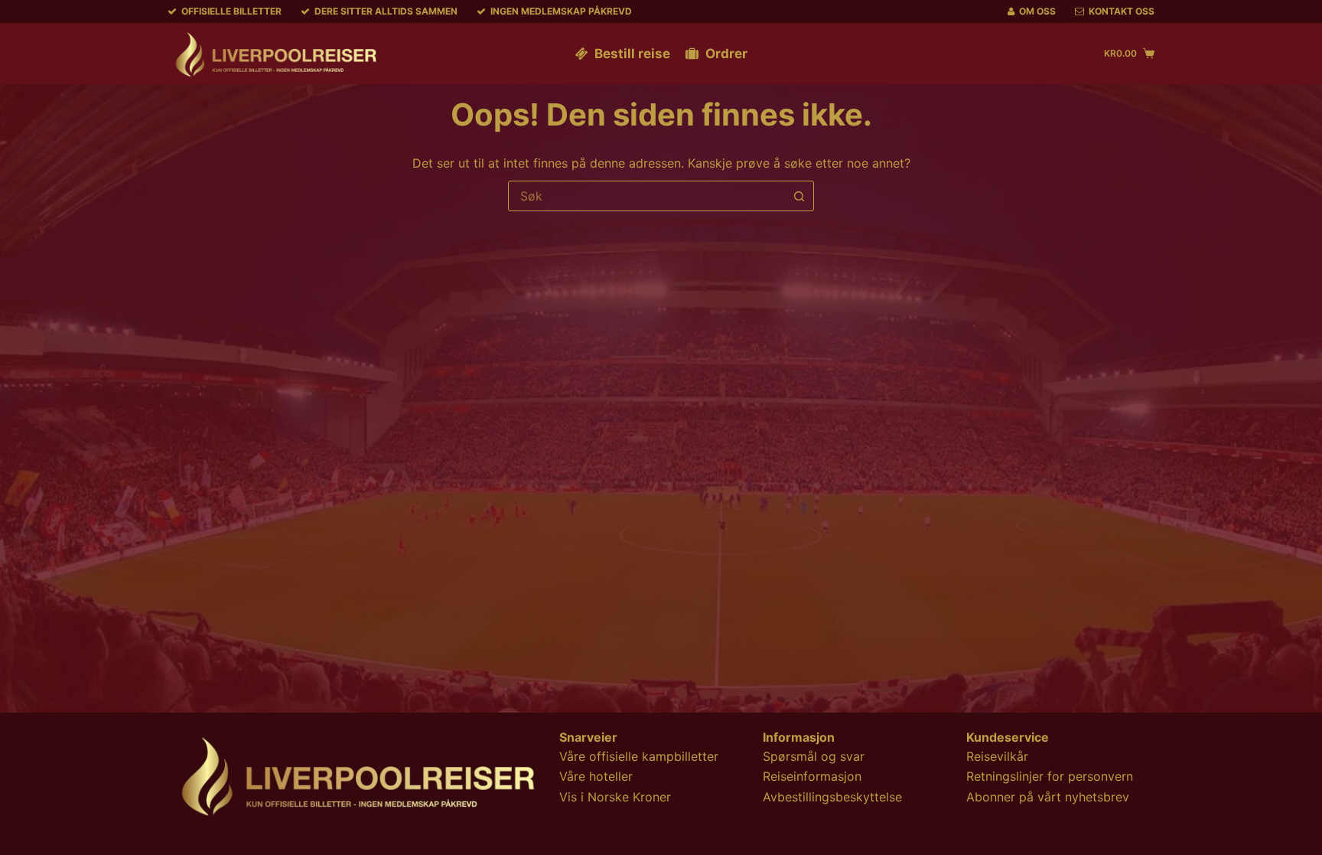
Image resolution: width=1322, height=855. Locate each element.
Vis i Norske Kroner (615, 796)
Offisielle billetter (231, 11)
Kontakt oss (1121, 11)
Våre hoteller (596, 776)
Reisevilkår (997, 756)
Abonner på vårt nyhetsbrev (1047, 796)
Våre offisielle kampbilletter (638, 756)
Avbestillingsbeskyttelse (832, 796)
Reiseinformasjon (812, 776)
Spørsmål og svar (814, 756)
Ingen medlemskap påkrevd (561, 11)
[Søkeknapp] (798, 195)
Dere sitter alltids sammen (385, 11)
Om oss (1037, 11)
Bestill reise (632, 53)
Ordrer (726, 53)
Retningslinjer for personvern (1049, 776)
